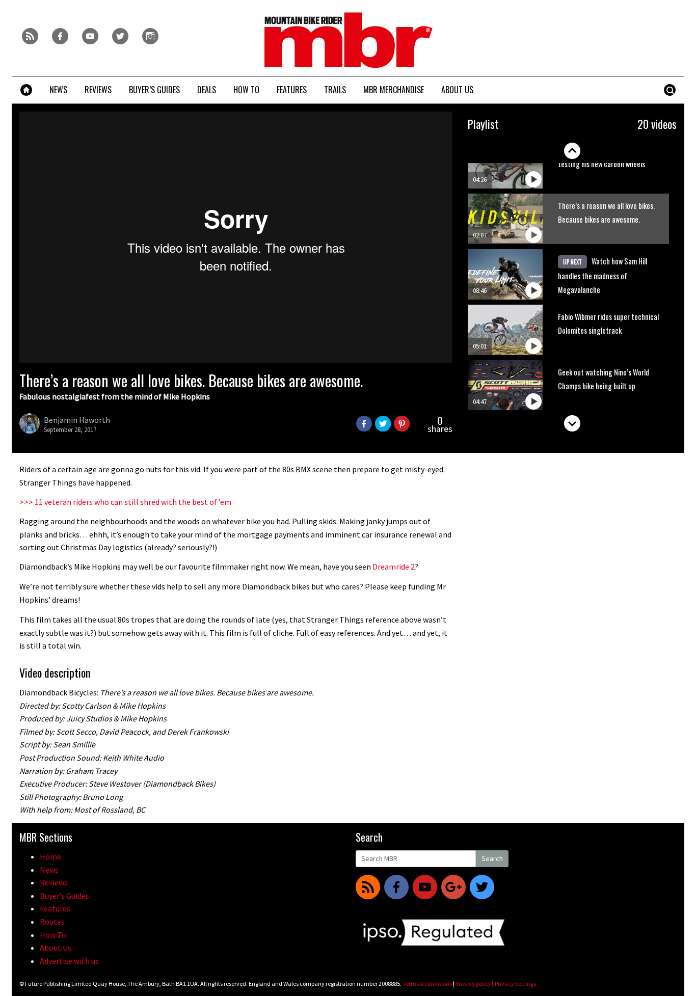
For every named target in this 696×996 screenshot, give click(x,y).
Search (492, 858)
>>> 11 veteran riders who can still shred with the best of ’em (125, 502)
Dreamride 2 (393, 566)
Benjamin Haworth (77, 420)
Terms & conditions (427, 983)
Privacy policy (473, 983)
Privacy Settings (515, 983)
